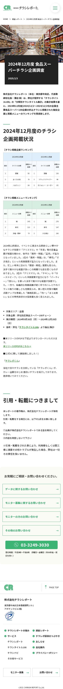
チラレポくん (11, 360)
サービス (12, 636)
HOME (5, 19)
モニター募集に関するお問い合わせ (25, 503)
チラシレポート (15, 641)
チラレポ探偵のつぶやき (48, 636)
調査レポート (17, 19)
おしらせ (40, 641)
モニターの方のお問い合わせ (21, 516)
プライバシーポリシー (47, 652)
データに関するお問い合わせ (21, 489)
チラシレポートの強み (18, 630)
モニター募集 (17, 672)
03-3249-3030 (35, 545)
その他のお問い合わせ (17, 530)
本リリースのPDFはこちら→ (17, 346)
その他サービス (15, 658)
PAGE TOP (54, 587)
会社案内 (40, 647)
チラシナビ (13, 652)
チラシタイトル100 (28, 327)
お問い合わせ (46, 672)
